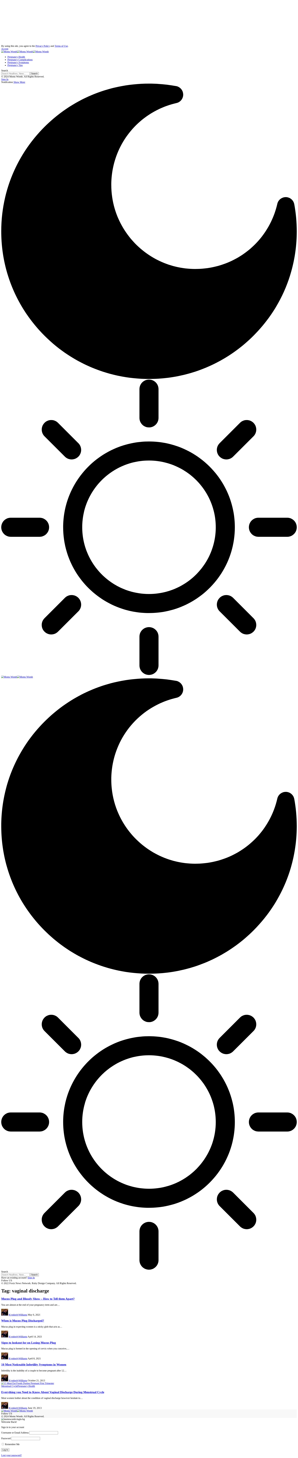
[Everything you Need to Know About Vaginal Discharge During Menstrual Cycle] (27, 1383)
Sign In (31, 1277)
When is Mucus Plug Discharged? (22, 1320)
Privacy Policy (43, 46)
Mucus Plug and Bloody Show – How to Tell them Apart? (38, 1298)
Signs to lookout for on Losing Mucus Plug (28, 1342)
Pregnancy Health (26, 1386)
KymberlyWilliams (18, 1314)
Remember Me (12, 1444)
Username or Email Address (15, 1432)
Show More (19, 82)
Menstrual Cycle (9, 1386)
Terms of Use (61, 46)
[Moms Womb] (25, 51)
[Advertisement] (94, 23)
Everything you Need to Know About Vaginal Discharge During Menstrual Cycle (52, 1392)
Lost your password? (11, 1455)
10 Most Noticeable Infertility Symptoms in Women (33, 1364)
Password (6, 1438)
